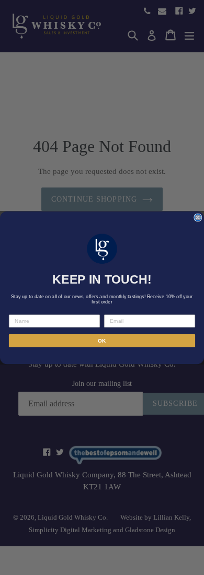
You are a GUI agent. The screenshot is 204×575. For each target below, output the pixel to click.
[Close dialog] (198, 217)
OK (102, 340)
